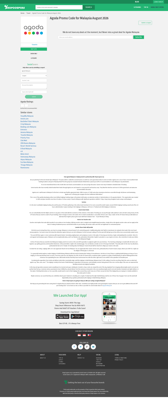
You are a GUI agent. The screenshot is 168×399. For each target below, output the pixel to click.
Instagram (93, 346)
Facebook (74, 346)
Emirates (24, 130)
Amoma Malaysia (27, 132)
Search (88, 7)
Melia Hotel (25, 154)
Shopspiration (100, 365)
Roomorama (25, 168)
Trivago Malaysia (26, 165)
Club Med (24, 141)
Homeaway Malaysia (28, 157)
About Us (43, 358)
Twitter (80, 346)
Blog (137, 2)
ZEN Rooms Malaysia (28, 143)
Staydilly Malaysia (27, 116)
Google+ (87, 346)
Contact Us (80, 358)
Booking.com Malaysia (28, 127)
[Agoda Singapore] (79, 336)
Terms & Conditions (121, 358)
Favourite (34, 45)
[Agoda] (89, 336)
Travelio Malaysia (27, 135)
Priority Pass (25, 138)
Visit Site (34, 49)
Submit (34, 96)
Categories (137, 7)
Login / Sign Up (158, 2)
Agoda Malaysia (107, 285)
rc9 (22, 151)
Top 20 (146, 7)
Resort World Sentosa (28, 146)
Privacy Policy (119, 360)
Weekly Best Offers (157, 7)
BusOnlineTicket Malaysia (30, 121)
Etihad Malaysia (26, 149)
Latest (61, 360)
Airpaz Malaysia (26, 160)
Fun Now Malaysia (27, 162)
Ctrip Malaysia (26, 124)
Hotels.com (24, 119)
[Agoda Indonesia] (84, 336)
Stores (61, 361)
